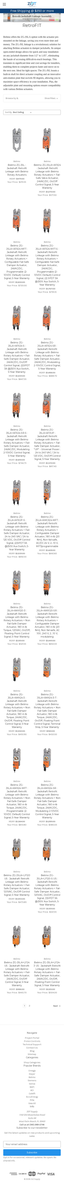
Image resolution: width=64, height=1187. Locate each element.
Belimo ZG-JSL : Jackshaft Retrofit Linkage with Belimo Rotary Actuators (16, 170)
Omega (32, 1070)
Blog (32, 1051)
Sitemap (32, 1054)
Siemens (32, 1080)
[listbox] (23, 112)
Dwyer (32, 1074)
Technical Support (32, 1044)
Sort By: (8, 112)
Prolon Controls (32, 1041)
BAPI (32, 1087)
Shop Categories (32, 1062)
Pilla (32, 1100)
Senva (32, 1083)
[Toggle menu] (4, 4)
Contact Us (32, 1047)
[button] (32, 98)
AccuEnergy (32, 1096)
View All (32, 1103)
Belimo (32, 1077)
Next (55, 1006)
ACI (32, 1090)
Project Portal (32, 1038)
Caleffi (32, 1093)
